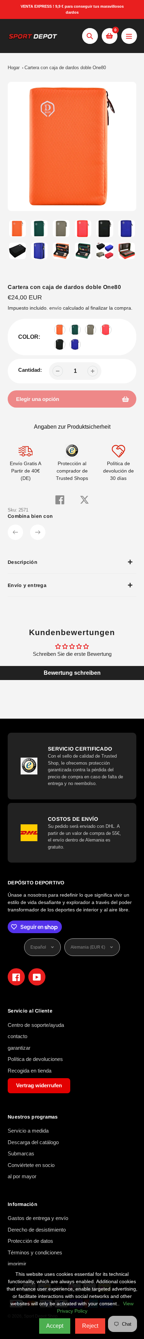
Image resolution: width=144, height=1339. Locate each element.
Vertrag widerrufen (39, 1085)
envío (56, 308)
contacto (17, 1036)
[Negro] (59, 344)
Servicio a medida (28, 1131)
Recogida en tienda (29, 1071)
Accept (54, 1326)
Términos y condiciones (35, 1252)
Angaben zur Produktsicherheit (72, 427)
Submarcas (21, 1153)
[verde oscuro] (75, 329)
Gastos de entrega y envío (38, 1218)
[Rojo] (105, 329)
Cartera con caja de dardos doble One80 (65, 67)
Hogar (14, 67)
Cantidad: (30, 370)
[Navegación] (129, 36)
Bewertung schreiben (72, 673)
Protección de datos (30, 1241)
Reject (90, 1326)
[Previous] (15, 532)
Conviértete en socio (31, 1165)
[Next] (37, 532)
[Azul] (75, 344)
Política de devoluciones (35, 1059)
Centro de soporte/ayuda (36, 1025)
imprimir (17, 1264)
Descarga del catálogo (33, 1142)
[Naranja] (59, 329)
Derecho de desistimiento (37, 1230)
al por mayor (22, 1176)
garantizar (19, 1048)
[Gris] (90, 329)
